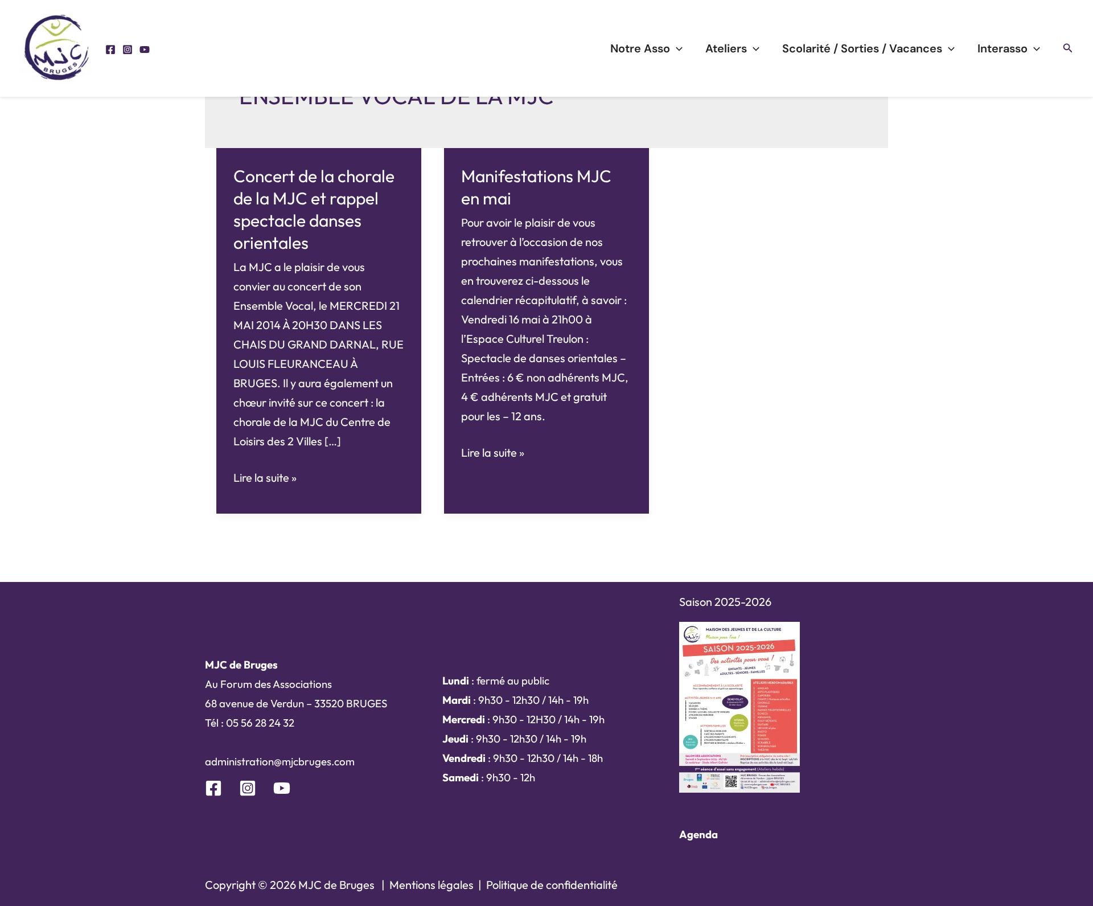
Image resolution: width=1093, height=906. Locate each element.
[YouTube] (144, 49)
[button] (1068, 48)
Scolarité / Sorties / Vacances (862, 48)
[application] (676, 48)
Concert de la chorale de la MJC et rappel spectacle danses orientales (314, 209)
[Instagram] (127, 49)
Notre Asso (640, 48)
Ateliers (726, 48)
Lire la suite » (265, 478)
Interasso (1002, 48)
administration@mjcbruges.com (280, 761)
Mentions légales (431, 885)
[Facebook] (110, 49)
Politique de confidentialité (552, 885)
